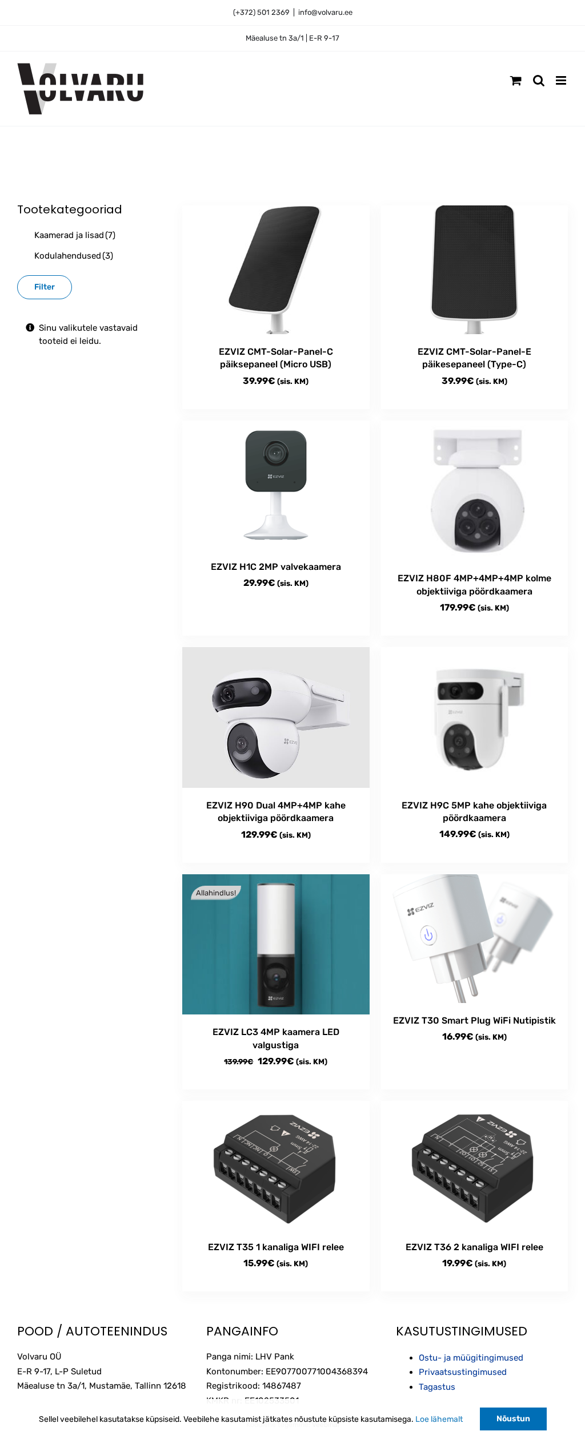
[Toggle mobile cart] (516, 80)
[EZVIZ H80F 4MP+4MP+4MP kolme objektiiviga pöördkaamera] (474, 491)
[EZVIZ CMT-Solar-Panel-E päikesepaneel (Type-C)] (474, 269)
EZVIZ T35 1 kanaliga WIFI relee (276, 1247)
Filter (44, 287)
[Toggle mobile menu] (562, 80)
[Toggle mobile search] (538, 80)
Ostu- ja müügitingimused (471, 1358)
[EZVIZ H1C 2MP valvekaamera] (275, 485)
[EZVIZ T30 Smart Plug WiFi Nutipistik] (474, 938)
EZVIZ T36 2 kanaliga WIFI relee (474, 1247)
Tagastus (437, 1387)
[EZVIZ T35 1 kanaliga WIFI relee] (275, 1165)
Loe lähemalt (439, 1419)
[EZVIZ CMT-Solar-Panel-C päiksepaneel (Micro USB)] (275, 269)
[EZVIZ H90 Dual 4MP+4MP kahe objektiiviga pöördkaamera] (275, 717)
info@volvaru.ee (325, 12)
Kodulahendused (73, 256)
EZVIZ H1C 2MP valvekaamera (276, 566)
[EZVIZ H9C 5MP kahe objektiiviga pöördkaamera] (474, 717)
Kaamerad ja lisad (74, 235)
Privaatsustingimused (463, 1372)
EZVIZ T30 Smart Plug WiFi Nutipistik (474, 1020)
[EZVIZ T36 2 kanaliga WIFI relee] (474, 1165)
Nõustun (513, 1419)
